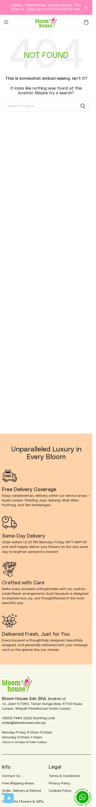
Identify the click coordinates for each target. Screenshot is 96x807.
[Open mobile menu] (6, 22)
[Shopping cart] (86, 22)
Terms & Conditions (64, 776)
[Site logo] (46, 22)
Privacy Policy (59, 783)
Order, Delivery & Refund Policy (21, 792)
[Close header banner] (86, 7)
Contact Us (11, 776)
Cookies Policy (60, 790)
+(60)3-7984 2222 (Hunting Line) (28, 718)
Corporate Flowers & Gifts (23, 801)
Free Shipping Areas (18, 783)
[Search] (83, 106)
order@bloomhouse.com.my (24, 723)
